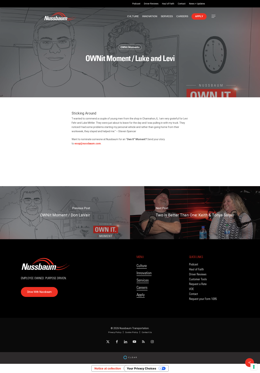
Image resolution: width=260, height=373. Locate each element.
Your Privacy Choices (141, 368)
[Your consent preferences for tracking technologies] (253, 366)
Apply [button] (141, 294)
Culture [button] (142, 265)
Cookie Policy (131, 332)
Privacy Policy (114, 332)
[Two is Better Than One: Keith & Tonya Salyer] (195, 212)
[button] (214, 16)
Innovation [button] (144, 273)
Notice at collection (107, 368)
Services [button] (143, 280)
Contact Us (147, 332)
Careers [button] (142, 287)
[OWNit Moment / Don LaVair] (65, 212)
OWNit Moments (130, 47)
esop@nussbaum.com (87, 143)
